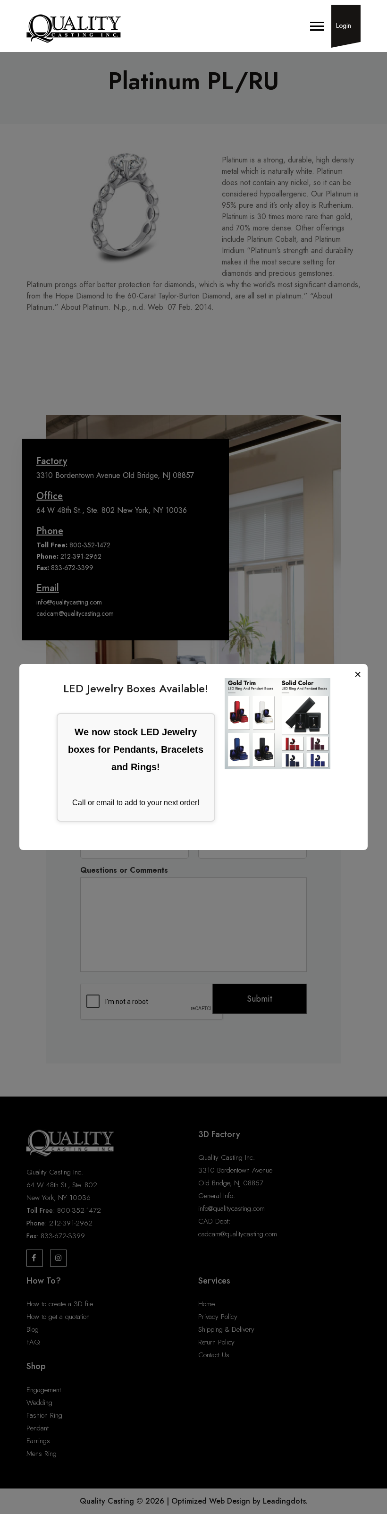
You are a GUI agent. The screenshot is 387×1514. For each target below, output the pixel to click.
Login (343, 25)
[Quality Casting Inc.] (73, 28)
